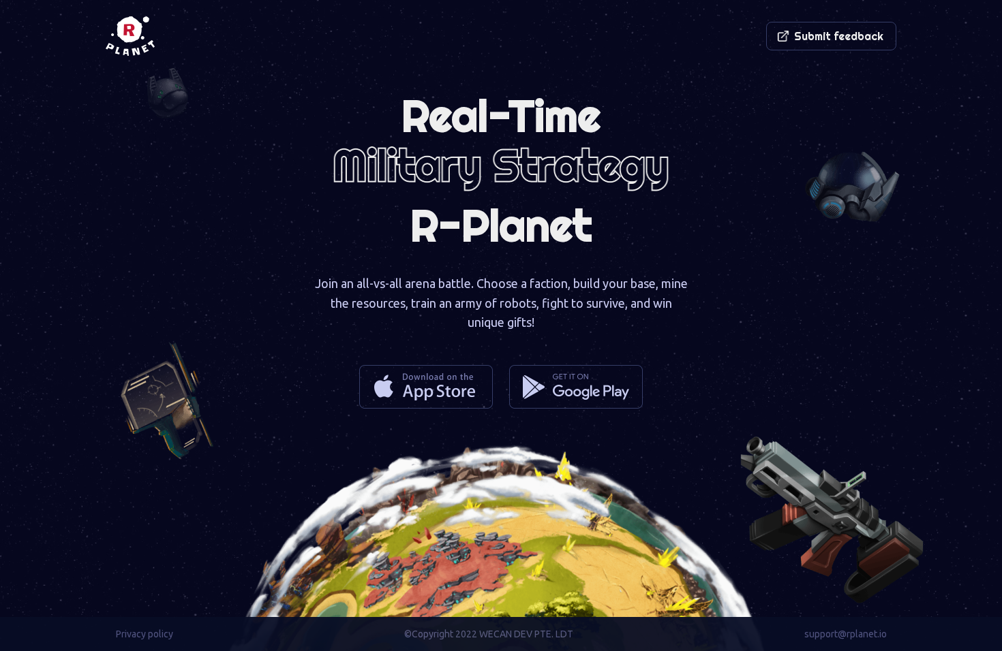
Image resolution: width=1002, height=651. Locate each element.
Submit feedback (838, 36)
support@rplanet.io (845, 634)
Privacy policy (144, 634)
